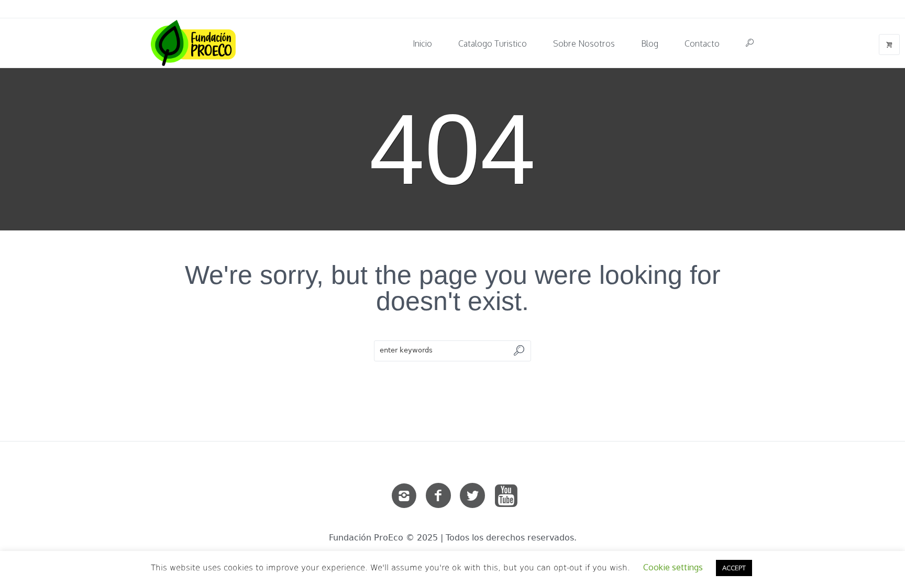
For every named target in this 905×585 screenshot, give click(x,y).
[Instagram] (404, 496)
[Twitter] (472, 496)
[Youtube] (506, 496)
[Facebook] (438, 496)
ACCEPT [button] (734, 568)
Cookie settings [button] (673, 567)
